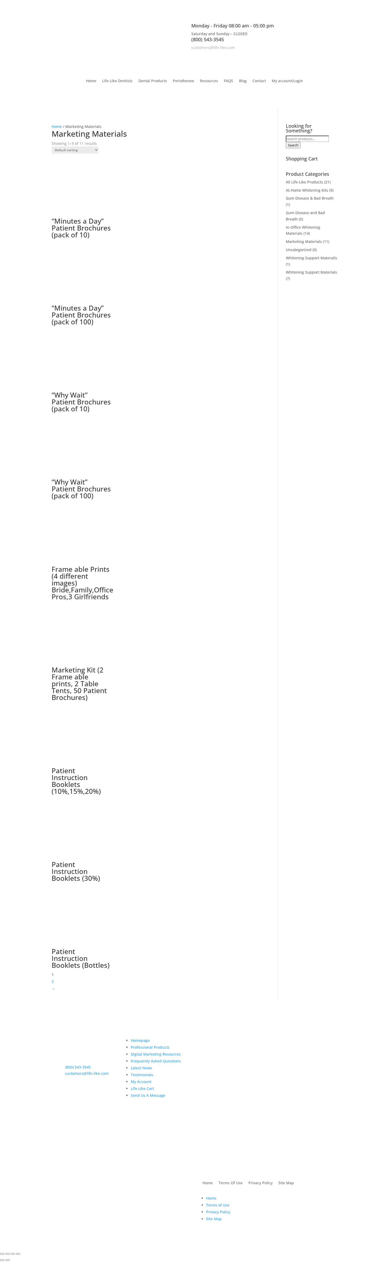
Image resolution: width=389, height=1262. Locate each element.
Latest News (141, 1067)
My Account (141, 1081)
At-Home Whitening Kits (307, 190)
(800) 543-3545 (207, 39)
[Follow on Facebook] (312, 55)
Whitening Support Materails (311, 257)
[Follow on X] (322, 55)
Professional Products (150, 1047)
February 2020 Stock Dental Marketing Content (228, 1100)
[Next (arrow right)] (7, 1260)
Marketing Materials (304, 241)
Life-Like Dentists (117, 81)
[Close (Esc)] (18, 1254)
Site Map (286, 1183)
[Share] (13, 1254)
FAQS (228, 81)
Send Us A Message (148, 1095)
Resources (209, 81)
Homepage (140, 1040)
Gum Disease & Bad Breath (310, 198)
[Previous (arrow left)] (2, 1260)
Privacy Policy (260, 1183)
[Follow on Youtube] (333, 55)
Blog (243, 81)
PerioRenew (183, 81)
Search (293, 145)
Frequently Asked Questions (156, 1060)
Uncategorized (298, 249)
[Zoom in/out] (2, 1254)
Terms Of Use (231, 1183)
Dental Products (152, 81)
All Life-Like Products (304, 182)
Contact (259, 81)
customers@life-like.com (213, 47)
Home (91, 81)
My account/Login (287, 81)
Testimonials (142, 1074)
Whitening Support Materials (311, 272)
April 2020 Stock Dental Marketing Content (230, 1075)
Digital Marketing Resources (156, 1054)
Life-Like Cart (142, 1088)
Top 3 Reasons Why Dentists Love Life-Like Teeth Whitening (228, 1047)
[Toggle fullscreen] (7, 1254)
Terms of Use (217, 1205)
